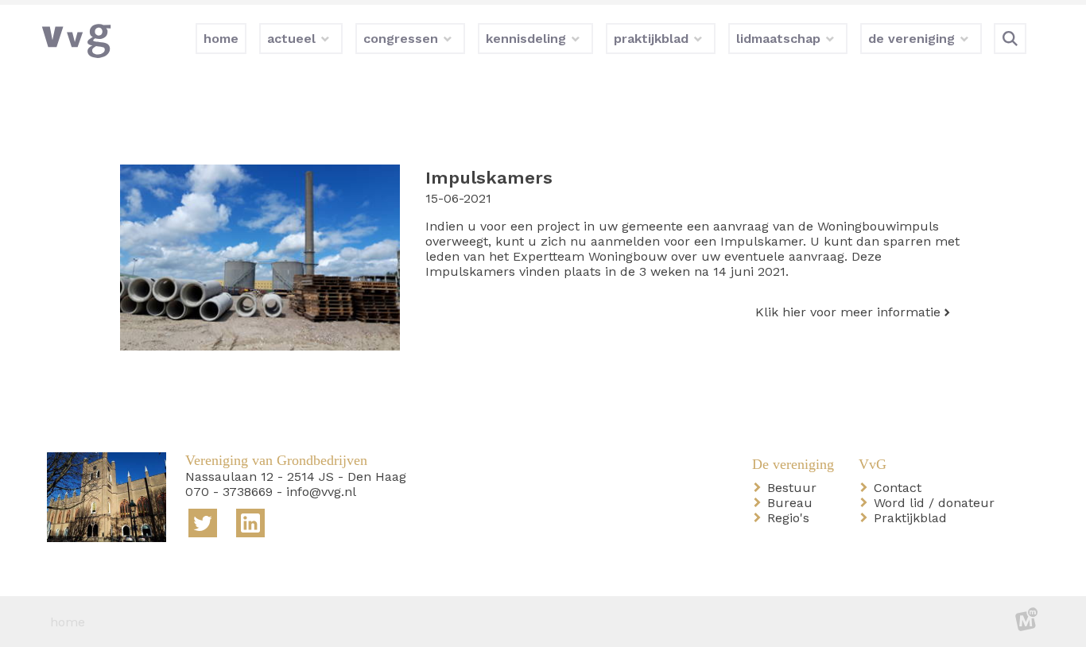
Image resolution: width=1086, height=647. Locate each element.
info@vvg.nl (321, 491)
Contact (900, 487)
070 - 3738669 (229, 491)
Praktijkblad (913, 517)
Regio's (791, 517)
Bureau (793, 502)
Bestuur (795, 487)
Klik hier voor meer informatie (848, 312)
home (67, 622)
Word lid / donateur (937, 502)
